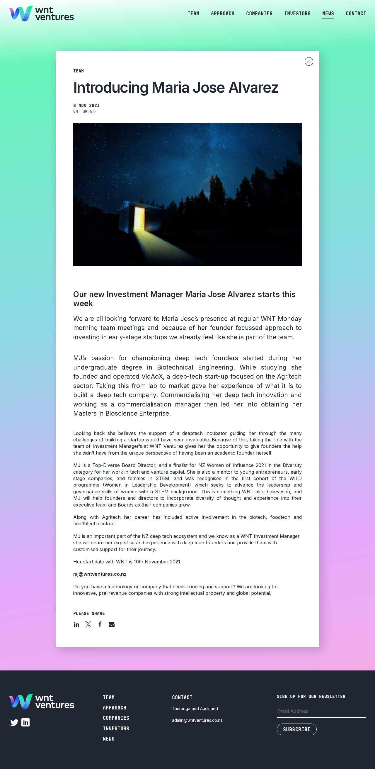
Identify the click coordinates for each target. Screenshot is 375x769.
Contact (356, 13)
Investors (297, 13)
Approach (222, 13)
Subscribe (297, 729)
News (328, 13)
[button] (76, 624)
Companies (259, 13)
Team (193, 13)
